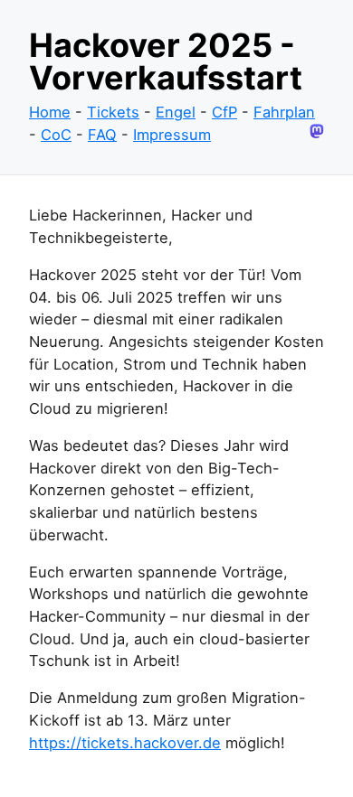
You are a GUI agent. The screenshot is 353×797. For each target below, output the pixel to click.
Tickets (113, 112)
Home (50, 112)
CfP (224, 112)
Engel (176, 112)
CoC (56, 135)
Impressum (172, 135)
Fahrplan (284, 112)
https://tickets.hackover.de (125, 743)
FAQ (102, 135)
